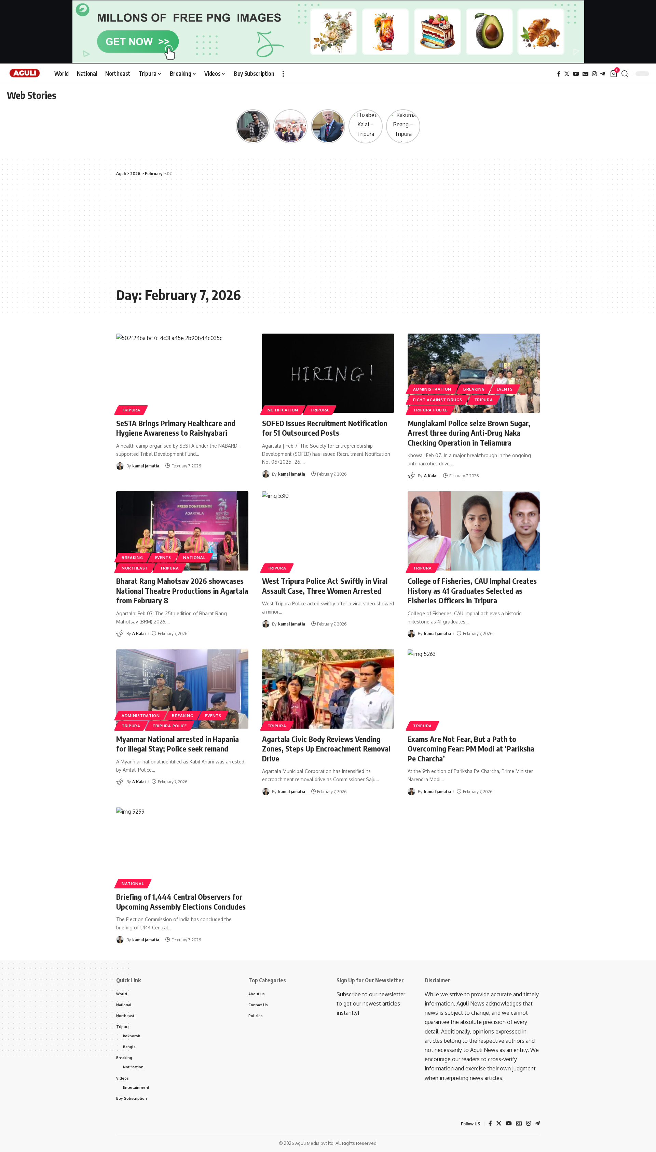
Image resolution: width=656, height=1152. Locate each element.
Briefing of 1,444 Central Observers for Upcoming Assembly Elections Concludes (181, 901)
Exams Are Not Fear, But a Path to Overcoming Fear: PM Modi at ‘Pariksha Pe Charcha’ (471, 748)
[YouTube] (576, 74)
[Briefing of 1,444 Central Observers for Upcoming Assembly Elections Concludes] (182, 846)
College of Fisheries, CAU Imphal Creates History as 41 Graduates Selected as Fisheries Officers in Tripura (472, 590)
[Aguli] (25, 74)
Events (505, 389)
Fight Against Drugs (437, 399)
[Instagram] (594, 74)
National (194, 557)
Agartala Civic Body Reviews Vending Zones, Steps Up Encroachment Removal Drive (326, 748)
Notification (283, 409)
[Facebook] (559, 74)
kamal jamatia (145, 465)
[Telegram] (603, 74)
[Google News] (585, 74)
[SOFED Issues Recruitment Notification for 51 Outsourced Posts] (328, 373)
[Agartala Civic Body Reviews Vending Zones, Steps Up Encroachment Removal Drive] (328, 689)
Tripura (131, 409)
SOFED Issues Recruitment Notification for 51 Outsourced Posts (324, 428)
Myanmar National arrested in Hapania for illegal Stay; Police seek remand (177, 744)
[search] (624, 74)
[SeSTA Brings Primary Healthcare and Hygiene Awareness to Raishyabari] (182, 373)
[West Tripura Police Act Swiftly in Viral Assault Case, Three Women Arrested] (328, 531)
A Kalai (430, 475)
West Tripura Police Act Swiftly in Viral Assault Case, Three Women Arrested (324, 585)
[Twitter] (566, 74)
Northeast (135, 568)
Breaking (474, 389)
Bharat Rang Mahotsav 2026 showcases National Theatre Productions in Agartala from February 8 (182, 590)
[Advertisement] (328, 232)
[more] (283, 74)
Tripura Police (430, 409)
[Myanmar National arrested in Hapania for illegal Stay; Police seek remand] (182, 689)
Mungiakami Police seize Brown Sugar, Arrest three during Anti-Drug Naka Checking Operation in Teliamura (469, 432)
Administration (432, 389)
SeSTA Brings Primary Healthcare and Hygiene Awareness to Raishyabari (175, 428)
